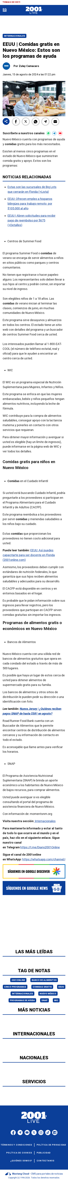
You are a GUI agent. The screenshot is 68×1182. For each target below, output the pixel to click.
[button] (16, 121)
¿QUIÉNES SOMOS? (21, 1161)
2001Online (18, 980)
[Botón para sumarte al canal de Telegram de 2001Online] (54, 133)
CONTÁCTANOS (45, 1161)
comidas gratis (42, 987)
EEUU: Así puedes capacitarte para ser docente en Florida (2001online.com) (29, 555)
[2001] (34, 10)
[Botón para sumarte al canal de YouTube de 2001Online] (60, 133)
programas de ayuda (22, 1000)
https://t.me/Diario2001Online (40, 847)
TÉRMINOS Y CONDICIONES (16, 1145)
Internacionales (14, 36)
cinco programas (15, 987)
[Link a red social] (13, 1132)
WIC (56, 1000)
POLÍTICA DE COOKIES (19, 1153)
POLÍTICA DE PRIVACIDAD (51, 1145)
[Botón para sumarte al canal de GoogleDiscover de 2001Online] (34, 871)
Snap (44, 1000)
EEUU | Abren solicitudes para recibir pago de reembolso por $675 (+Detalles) (31, 220)
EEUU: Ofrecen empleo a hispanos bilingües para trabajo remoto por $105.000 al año (30, 203)
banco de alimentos (44, 980)
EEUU (61, 987)
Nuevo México (48, 993)
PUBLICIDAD (44, 1153)
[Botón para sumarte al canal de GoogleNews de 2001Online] (34, 888)
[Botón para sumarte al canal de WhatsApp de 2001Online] (48, 133)
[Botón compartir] (6, 121)
